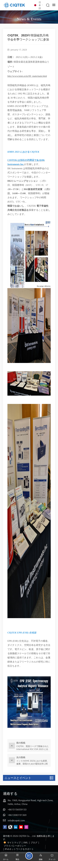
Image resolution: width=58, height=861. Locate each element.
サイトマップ (14, 842)
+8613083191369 (17, 814)
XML (25, 842)
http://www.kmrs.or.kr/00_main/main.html (27, 76)
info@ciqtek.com (16, 820)
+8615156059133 (17, 809)
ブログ (34, 842)
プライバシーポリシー (15, 845)
